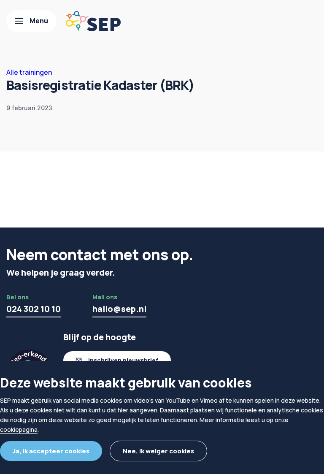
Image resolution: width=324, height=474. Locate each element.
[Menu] (31, 21)
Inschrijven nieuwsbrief (123, 360)
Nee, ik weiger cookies (158, 451)
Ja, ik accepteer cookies (51, 451)
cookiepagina (19, 429)
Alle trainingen (29, 72)
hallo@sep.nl (119, 308)
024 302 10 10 (33, 308)
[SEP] (93, 21)
